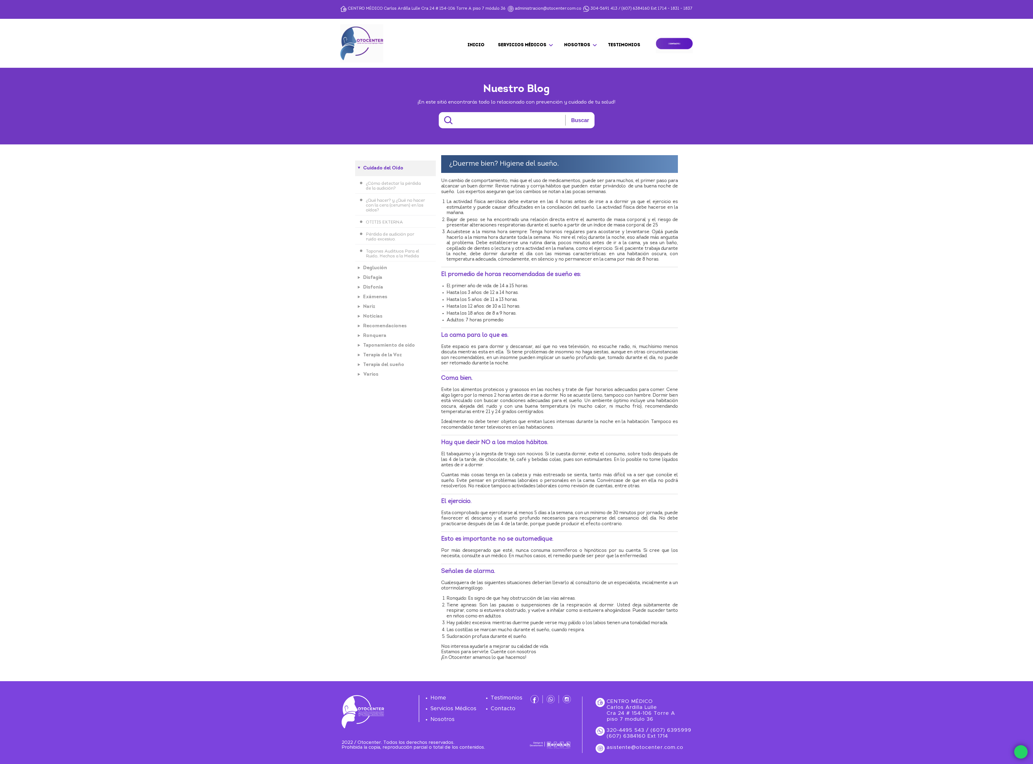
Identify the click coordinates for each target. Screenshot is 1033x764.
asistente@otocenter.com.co (645, 747)
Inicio (476, 45)
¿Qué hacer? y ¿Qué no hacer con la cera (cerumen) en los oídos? (395, 205)
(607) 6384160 (635, 9)
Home (438, 698)
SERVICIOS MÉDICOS (522, 45)
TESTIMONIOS (624, 45)
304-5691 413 (603, 9)
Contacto (503, 708)
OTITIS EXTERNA (384, 222)
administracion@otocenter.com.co (548, 9)
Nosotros (442, 719)
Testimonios (506, 698)
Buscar (580, 120)
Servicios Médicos (453, 708)
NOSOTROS (577, 45)
